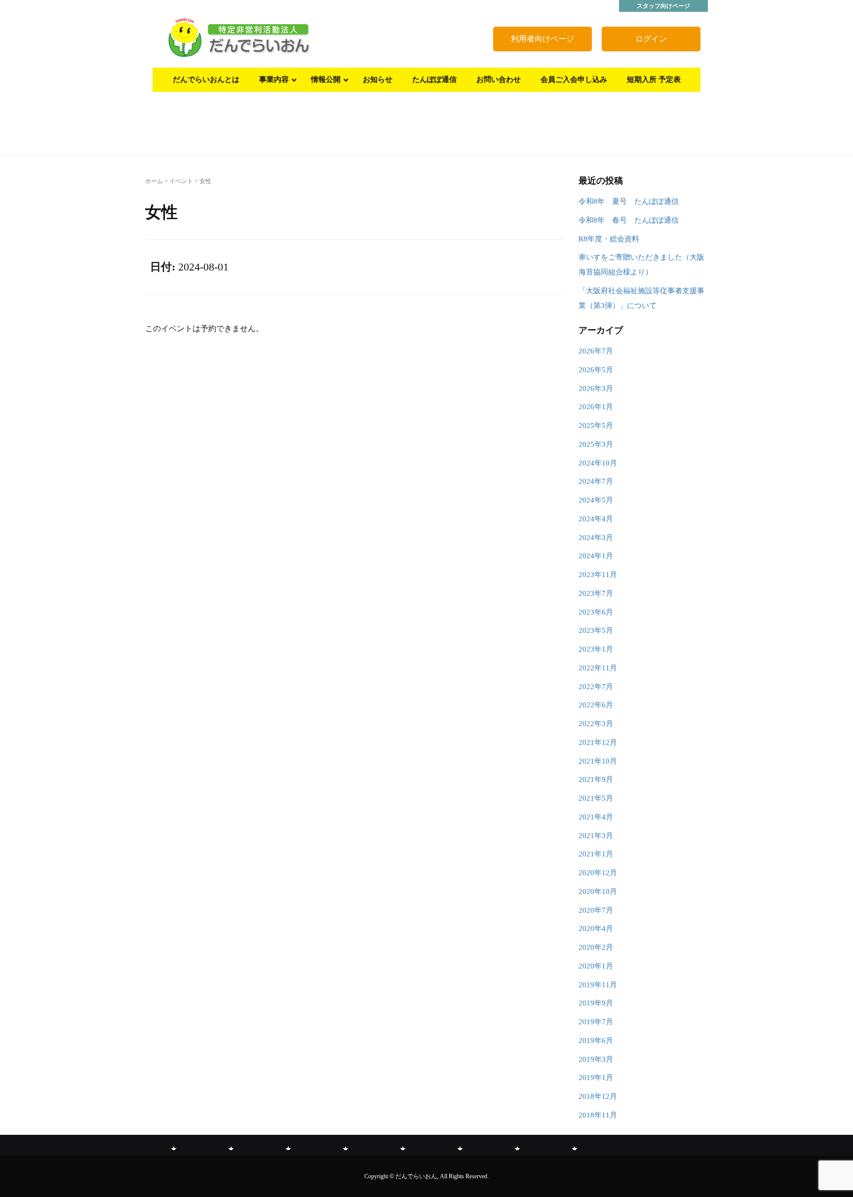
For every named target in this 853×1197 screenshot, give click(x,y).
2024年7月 (596, 481)
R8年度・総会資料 (609, 239)
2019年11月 (598, 985)
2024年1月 (596, 556)
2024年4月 (596, 519)
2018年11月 (598, 1115)
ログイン (651, 39)
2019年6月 (596, 1040)
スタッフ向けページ (663, 5)
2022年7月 (596, 687)
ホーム (154, 181)
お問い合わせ (460, 1146)
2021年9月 (596, 779)
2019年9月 (596, 1003)
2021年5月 (596, 798)
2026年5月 (596, 370)
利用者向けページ (542, 39)
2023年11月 (598, 575)
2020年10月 (598, 891)
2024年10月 (598, 463)
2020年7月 (596, 910)
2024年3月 (596, 537)
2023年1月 (596, 649)
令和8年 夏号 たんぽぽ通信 (629, 201)
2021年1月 (596, 854)
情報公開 (288, 1146)
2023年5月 (596, 630)
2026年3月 (596, 388)
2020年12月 (598, 873)
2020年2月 (596, 947)
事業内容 (231, 1146)
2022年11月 (598, 668)
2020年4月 (596, 928)
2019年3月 (596, 1059)
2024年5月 (596, 500)
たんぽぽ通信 (403, 1146)
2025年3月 (596, 444)
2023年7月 (596, 593)
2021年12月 (598, 742)
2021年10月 (598, 761)
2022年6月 (596, 705)
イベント (181, 181)
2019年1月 (596, 1077)
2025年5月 (596, 425)
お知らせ (345, 1146)
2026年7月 (596, 351)
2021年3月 (596, 836)
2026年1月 (596, 407)
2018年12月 (598, 1096)
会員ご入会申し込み (517, 1146)
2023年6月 (596, 612)
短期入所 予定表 (575, 1146)
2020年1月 (596, 966)
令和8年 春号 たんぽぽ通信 (629, 220)
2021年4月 (596, 817)
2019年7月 (596, 1022)
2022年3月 (596, 724)
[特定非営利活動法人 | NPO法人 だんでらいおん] (239, 37)
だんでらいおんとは (174, 1146)
